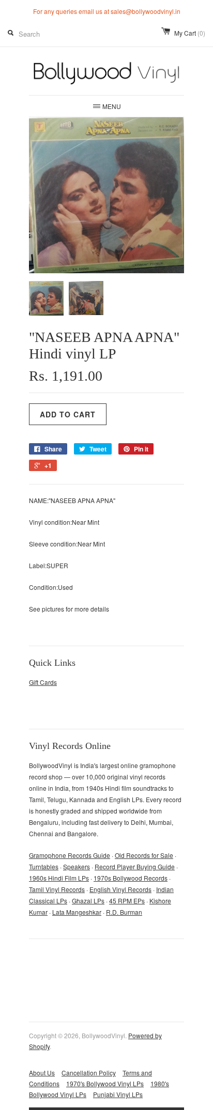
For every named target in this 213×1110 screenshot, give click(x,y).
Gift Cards (43, 682)
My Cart (189, 32)
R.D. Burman (124, 912)
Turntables (43, 866)
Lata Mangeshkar (76, 912)
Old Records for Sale (144, 855)
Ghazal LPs (88, 900)
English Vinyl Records (120, 889)
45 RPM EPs (127, 900)
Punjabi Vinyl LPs (118, 1094)
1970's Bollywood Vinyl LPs (105, 1083)
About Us (42, 1072)
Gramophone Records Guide (69, 855)
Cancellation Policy (89, 1072)
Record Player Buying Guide (135, 866)
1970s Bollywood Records (131, 877)
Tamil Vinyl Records (57, 889)
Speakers (76, 866)
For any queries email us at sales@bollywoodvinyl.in (106, 11)
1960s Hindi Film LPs (59, 877)
